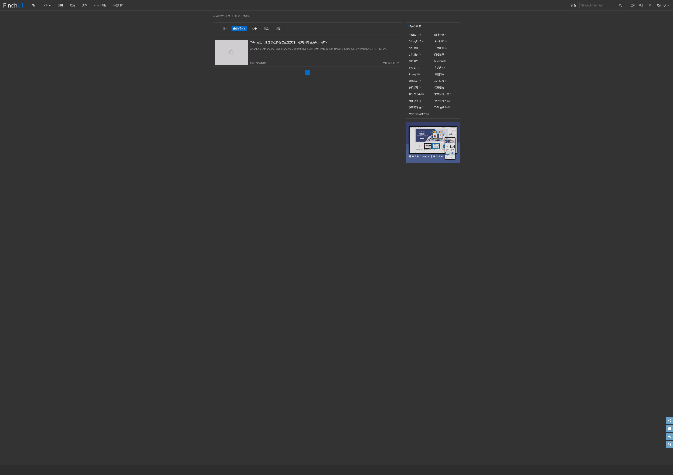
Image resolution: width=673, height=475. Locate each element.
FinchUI (415, 34)
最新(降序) (239, 28)
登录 (632, 5)
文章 (84, 5)
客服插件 (415, 47)
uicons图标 (100, 5)
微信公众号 (442, 100)
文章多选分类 (443, 94)
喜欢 (266, 28)
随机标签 (415, 87)
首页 (34, 5)
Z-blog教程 (259, 62)
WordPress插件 (419, 113)
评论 (278, 28)
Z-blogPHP (417, 41)
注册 (641, 5)
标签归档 (118, 5)
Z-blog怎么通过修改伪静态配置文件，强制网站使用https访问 (289, 42)
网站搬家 (440, 54)
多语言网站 (416, 107)
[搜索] (620, 5)
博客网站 (440, 74)
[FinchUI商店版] (433, 142)
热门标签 (440, 80)
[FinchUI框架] (13, 4)
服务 (60, 5)
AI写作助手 (416, 94)
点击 (254, 28)
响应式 (414, 67)
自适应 (439, 67)
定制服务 (415, 54)
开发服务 (440, 47)
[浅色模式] (650, 5)
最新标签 (415, 80)
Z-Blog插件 (442, 107)
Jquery (414, 74)
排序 (225, 28)
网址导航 (440, 34)
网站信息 (415, 61)
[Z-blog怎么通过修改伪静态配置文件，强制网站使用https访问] (231, 52)
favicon (440, 61)
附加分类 (415, 100)
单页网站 (440, 41)
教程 (72, 5)
